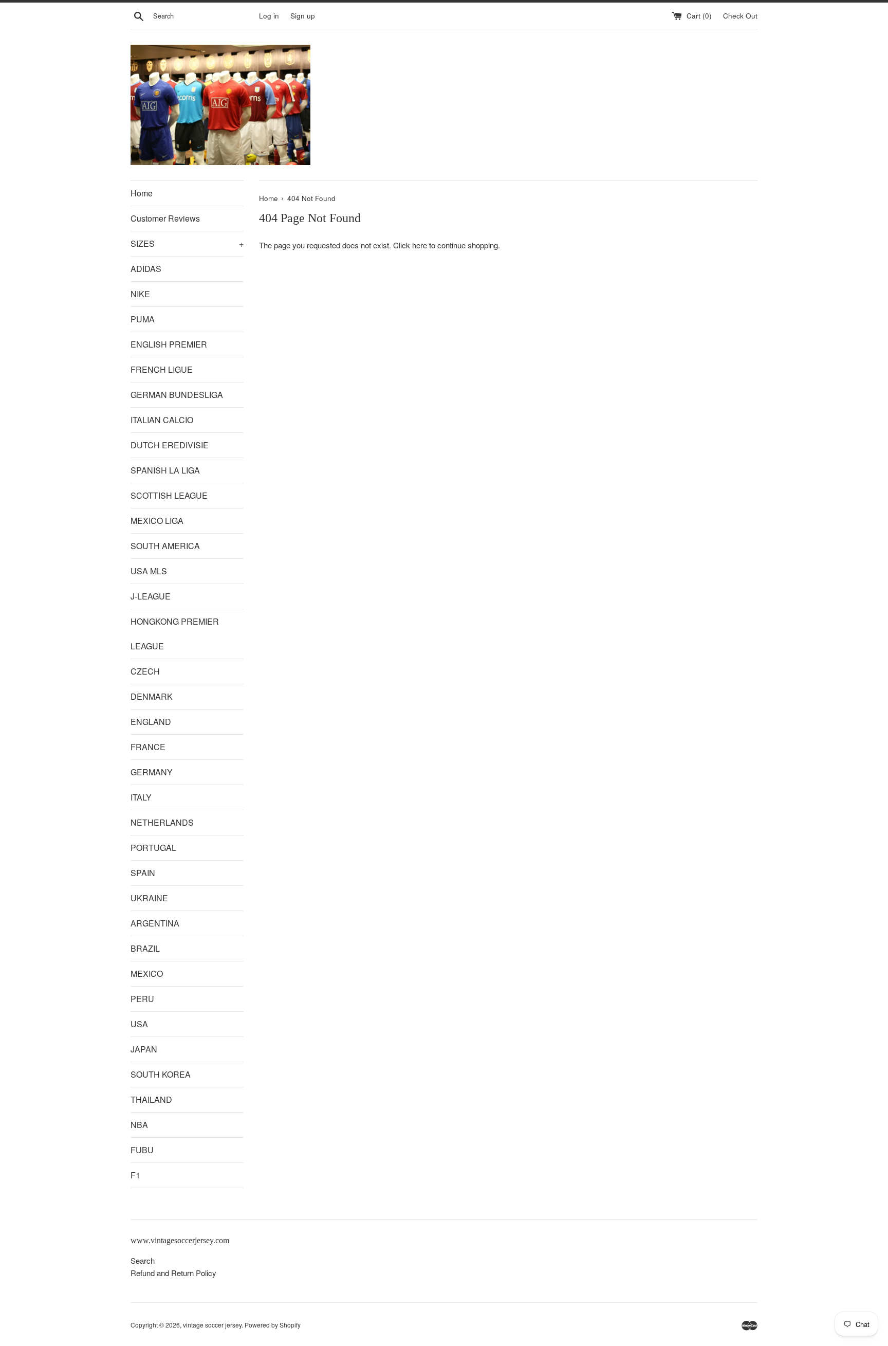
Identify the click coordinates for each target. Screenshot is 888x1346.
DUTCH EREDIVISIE (170, 445)
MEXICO (147, 973)
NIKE (140, 294)
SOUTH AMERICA (165, 546)
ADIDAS (146, 269)
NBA (139, 1125)
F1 (135, 1175)
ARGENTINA (155, 923)
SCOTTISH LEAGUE (169, 495)
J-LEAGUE (151, 596)
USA (139, 1024)
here (419, 245)
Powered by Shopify (273, 1324)
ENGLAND (151, 721)
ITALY (141, 797)
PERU (142, 999)
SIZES (187, 243)
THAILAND (151, 1099)
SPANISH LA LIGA (165, 470)
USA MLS (149, 571)
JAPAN (144, 1049)
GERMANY (152, 772)
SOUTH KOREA (161, 1074)
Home (142, 193)
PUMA (143, 319)
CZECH (145, 671)
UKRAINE (149, 898)
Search (143, 1260)
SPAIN (143, 873)
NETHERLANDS (162, 822)
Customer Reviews (165, 218)
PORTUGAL (153, 847)
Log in (269, 16)
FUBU (142, 1150)
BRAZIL (145, 948)
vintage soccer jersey (212, 1324)
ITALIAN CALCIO (162, 420)
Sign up (302, 16)
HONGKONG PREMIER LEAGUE (175, 633)
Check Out (740, 16)
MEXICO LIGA (157, 520)
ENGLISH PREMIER (169, 344)
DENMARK (152, 696)
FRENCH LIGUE (162, 369)
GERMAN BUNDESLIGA (177, 395)
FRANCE (148, 747)
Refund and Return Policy (173, 1272)
